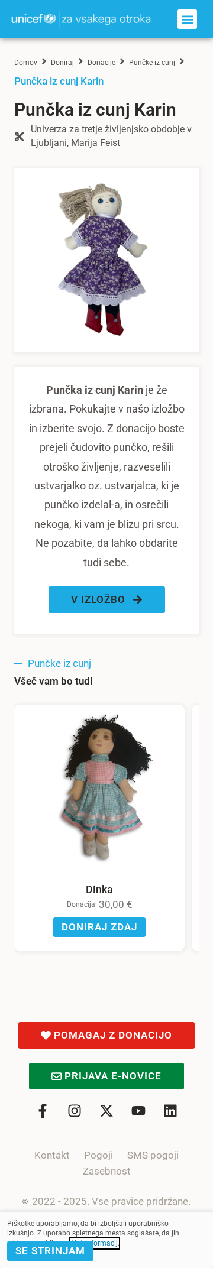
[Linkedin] (170, 1111)
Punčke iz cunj (152, 63)
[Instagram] (74, 1111)
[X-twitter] (106, 1111)
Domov (25, 63)
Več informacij (95, 1243)
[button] (187, 19)
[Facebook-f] (43, 1111)
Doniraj (62, 63)
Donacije (101, 63)
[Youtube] (138, 1111)
